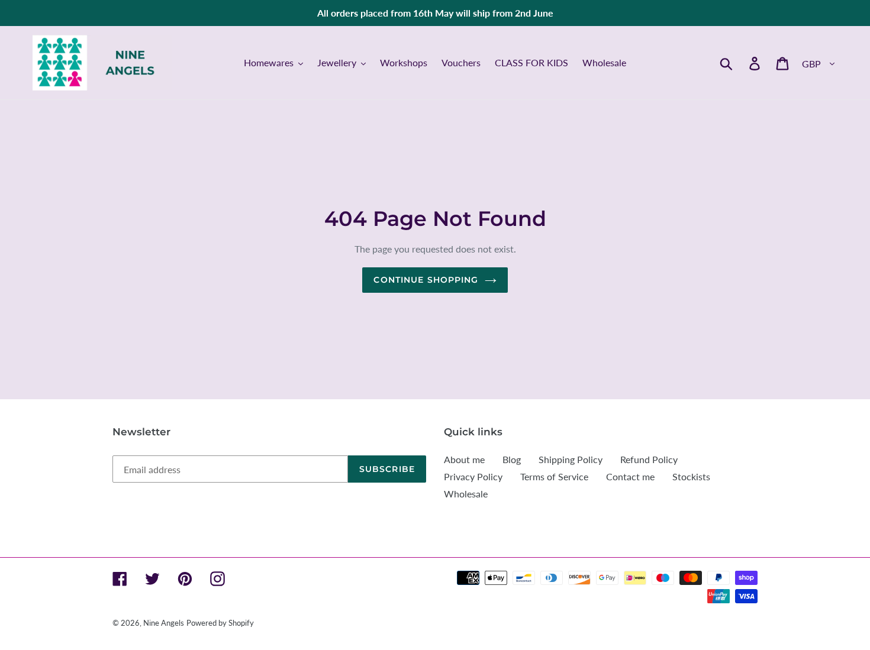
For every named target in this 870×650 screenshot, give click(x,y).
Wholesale (466, 493)
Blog (511, 459)
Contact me (630, 476)
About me (464, 459)
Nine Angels (163, 623)
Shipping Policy (570, 459)
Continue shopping (425, 279)
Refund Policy (649, 459)
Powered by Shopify (220, 623)
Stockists (691, 476)
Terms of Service (554, 476)
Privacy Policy (473, 476)
